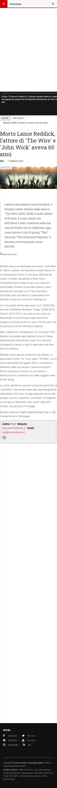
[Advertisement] (28, 590)
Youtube (31, 740)
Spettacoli (18, 118)
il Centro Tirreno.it (10, 770)
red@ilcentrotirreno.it (13, 432)
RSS (29, 745)
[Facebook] (4, 437)
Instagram (13, 745)
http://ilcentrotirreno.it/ (14, 428)
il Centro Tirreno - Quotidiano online (28, 763)
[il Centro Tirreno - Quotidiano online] (15, 4)
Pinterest (12, 740)
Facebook (12, 736)
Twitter (31, 736)
